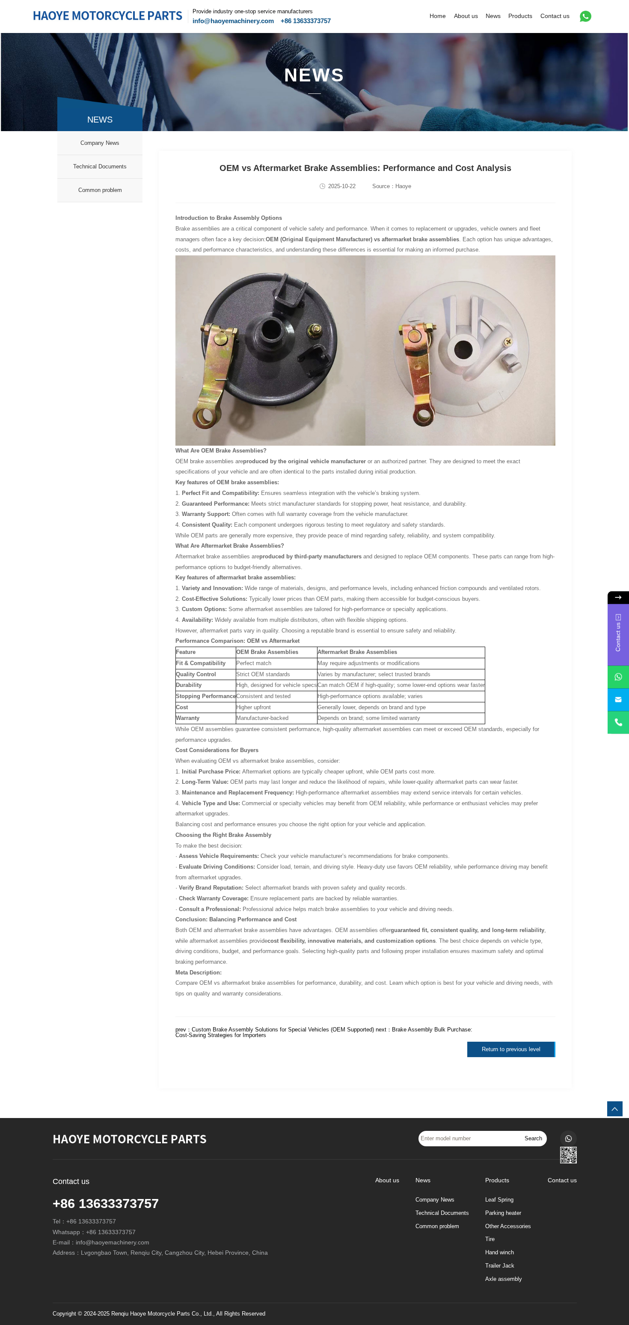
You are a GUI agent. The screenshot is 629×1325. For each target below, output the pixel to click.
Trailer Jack (499, 1266)
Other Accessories (508, 1226)
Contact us (555, 16)
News (493, 16)
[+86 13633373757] (618, 722)
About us (466, 16)
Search (533, 1138)
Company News (99, 143)
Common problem (100, 190)
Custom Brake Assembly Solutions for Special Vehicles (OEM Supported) (283, 1029)
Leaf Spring (499, 1200)
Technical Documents (100, 166)
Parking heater (503, 1213)
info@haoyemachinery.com (233, 21)
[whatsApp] (618, 677)
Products (520, 16)
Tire (490, 1239)
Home (438, 16)
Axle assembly (503, 1279)
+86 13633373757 (306, 21)
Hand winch (499, 1253)
